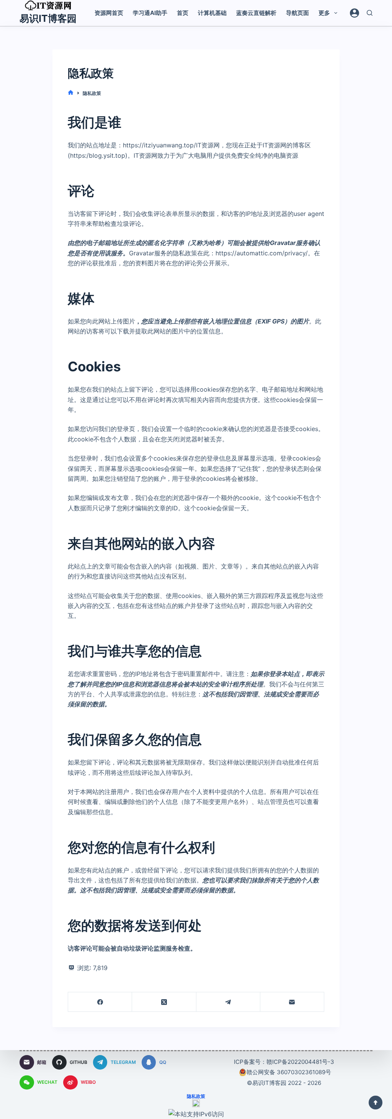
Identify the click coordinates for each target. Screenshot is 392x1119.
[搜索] (369, 13)
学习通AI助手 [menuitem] (150, 12)
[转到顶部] (375, 1102)
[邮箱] (292, 1002)
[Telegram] (228, 1002)
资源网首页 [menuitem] (109, 12)
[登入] (354, 13)
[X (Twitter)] (164, 1002)
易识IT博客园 (48, 18)
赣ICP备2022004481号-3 (300, 1061)
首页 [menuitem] (182, 12)
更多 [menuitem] (324, 12)
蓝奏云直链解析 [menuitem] (256, 12)
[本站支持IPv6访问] (196, 1113)
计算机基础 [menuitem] (212, 12)
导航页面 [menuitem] (297, 12)
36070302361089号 (303, 1072)
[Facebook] (100, 1002)
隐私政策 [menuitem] (196, 1096)
